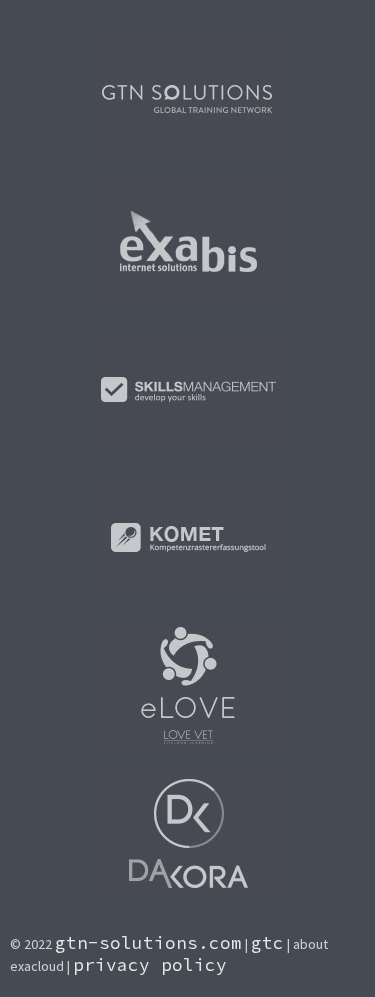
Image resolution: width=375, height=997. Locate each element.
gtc (267, 943)
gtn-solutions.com (148, 943)
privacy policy (150, 965)
